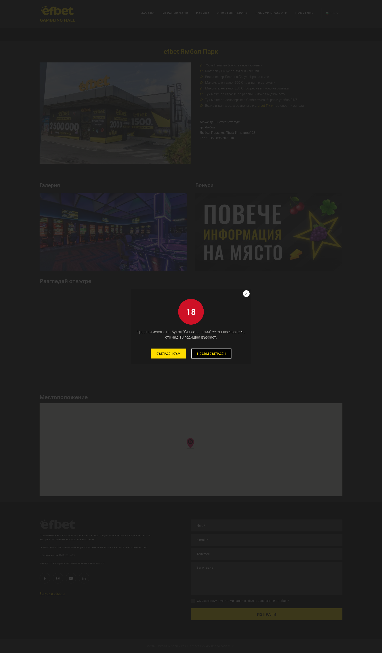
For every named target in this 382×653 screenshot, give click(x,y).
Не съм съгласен (211, 353)
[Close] (246, 294)
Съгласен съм (168, 353)
